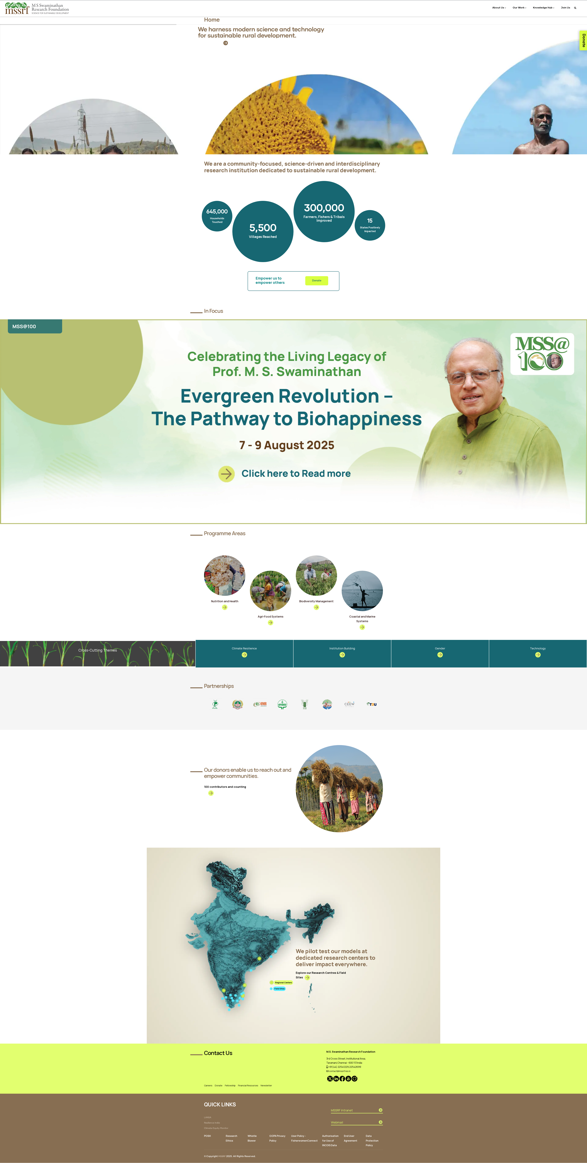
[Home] (37, 8)
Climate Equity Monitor (216, 1128)
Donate (316, 280)
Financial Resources (248, 1085)
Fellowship (230, 1085)
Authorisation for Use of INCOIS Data (330, 1140)
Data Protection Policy (372, 1140)
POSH (207, 1136)
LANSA (207, 1117)
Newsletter (266, 1085)
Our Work (518, 7)
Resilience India (212, 1123)
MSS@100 (24, 326)
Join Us (565, 7)
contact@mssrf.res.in (340, 1071)
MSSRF (222, 1156)
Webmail (337, 1122)
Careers (208, 1085)
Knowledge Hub (542, 7)
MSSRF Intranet (342, 1110)
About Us (498, 7)
